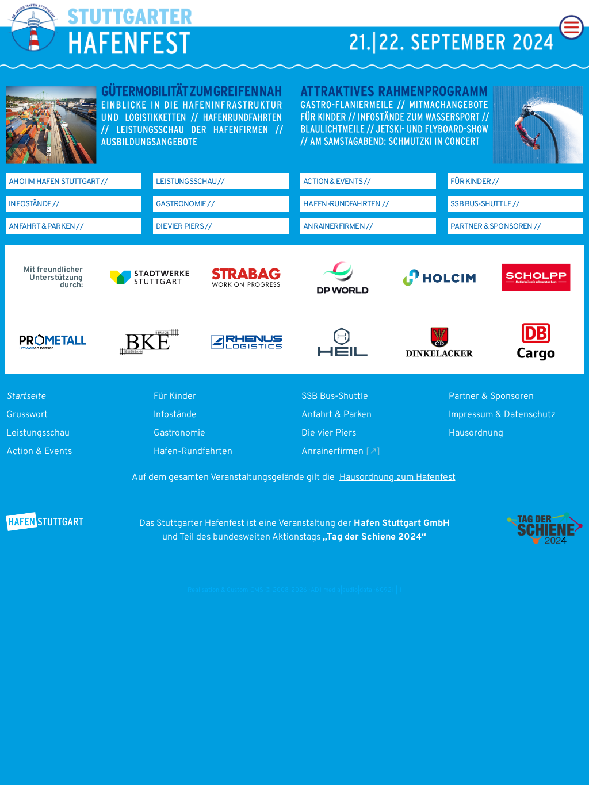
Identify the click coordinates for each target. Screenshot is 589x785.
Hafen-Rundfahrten (193, 451)
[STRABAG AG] (246, 285)
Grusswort (27, 415)
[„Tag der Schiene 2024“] (544, 542)
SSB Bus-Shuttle (334, 396)
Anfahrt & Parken (336, 415)
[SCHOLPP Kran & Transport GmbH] (536, 290)
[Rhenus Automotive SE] (246, 347)
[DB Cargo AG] (535, 359)
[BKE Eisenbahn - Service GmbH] (149, 353)
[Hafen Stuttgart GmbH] (44, 528)
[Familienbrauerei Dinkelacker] (439, 355)
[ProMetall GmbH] (53, 348)
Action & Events (39, 451)
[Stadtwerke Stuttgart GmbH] (149, 283)
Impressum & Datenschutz (502, 415)
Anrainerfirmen (332, 451)
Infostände (175, 415)
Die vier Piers (328, 433)
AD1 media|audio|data (341, 590)
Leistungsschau (38, 433)
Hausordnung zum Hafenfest (397, 477)
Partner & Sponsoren (491, 396)
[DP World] (342, 291)
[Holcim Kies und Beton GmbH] (439, 284)
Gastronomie (179, 433)
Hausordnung (476, 433)
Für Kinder (175, 396)
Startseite (25, 396)
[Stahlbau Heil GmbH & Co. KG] (343, 355)
